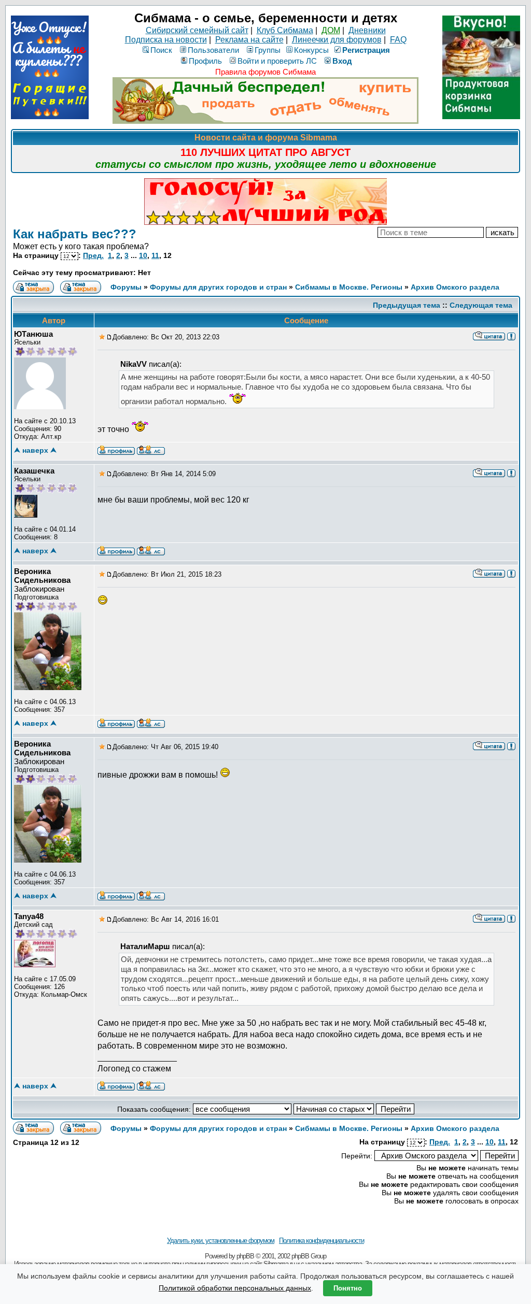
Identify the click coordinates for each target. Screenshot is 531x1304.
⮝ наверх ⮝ (35, 450)
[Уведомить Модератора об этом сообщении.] (511, 335)
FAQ (398, 39)
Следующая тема (481, 305)
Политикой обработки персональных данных (235, 1288)
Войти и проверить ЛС (277, 60)
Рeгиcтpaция (366, 50)
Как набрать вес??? (74, 234)
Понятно (347, 1288)
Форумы (126, 287)
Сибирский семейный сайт (197, 30)
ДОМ (331, 30)
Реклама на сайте (249, 39)
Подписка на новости (166, 39)
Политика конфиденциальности (321, 1240)
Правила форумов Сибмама (265, 71)
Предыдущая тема (406, 305)
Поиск (161, 50)
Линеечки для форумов (337, 39)
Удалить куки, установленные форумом (220, 1240)
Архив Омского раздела (455, 287)
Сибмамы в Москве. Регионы (348, 287)
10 (143, 255)
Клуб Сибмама (285, 30)
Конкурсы (311, 50)
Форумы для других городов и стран (218, 287)
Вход (342, 60)
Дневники (367, 30)
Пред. (93, 255)
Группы (268, 50)
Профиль (205, 60)
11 (155, 255)
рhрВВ (245, 1256)
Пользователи (213, 50)
